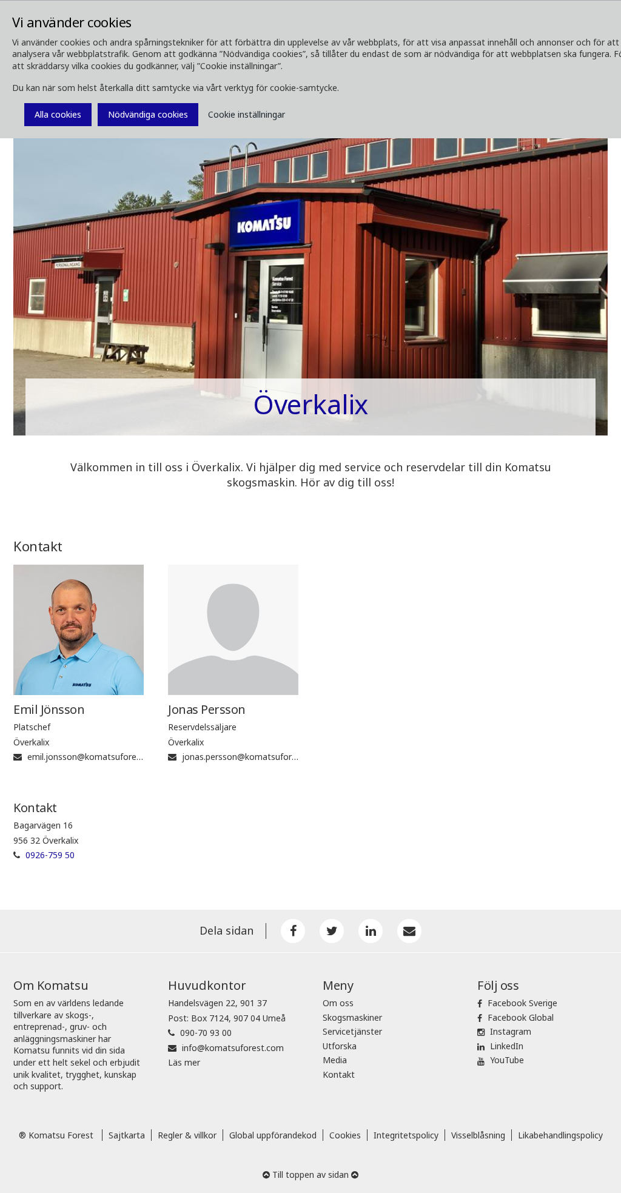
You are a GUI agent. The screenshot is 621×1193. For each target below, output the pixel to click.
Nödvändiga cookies (148, 114)
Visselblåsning (478, 1135)
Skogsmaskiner (352, 1017)
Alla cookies (58, 114)
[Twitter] (332, 931)
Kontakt (339, 1074)
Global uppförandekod (273, 1135)
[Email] (409, 931)
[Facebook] (293, 931)
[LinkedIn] (370, 931)
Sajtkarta (127, 1135)
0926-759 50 (50, 855)
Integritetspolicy (406, 1135)
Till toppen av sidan (310, 1174)
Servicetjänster (352, 1031)
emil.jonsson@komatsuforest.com (95, 756)
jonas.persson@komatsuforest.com (253, 756)
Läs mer (184, 1062)
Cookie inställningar (246, 114)
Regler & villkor (187, 1135)
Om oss (338, 1003)
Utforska (340, 1046)
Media (335, 1060)
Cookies (345, 1135)
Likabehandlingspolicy (560, 1135)
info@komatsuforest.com (233, 1048)
